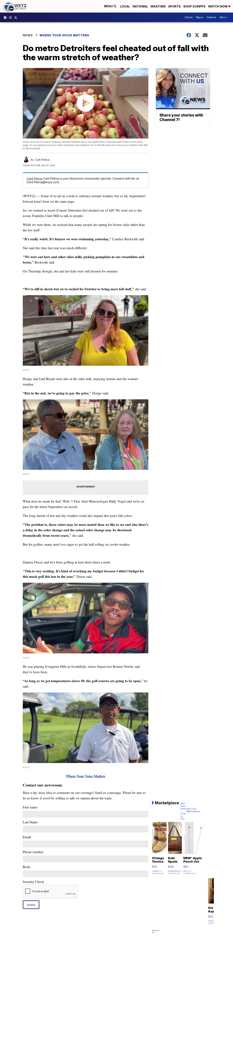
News (28, 35)
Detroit (189, 17)
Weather (158, 6)
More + (224, 17)
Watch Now (218, 6)
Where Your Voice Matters (64, 35)
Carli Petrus (42, 159)
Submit (31, 905)
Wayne (199, 17)
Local (125, 6)
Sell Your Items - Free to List (184, 811)
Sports (174, 6)
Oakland (211, 17)
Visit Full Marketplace (193, 810)
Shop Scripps (194, 6)
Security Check (33, 881)
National (140, 6)
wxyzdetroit (6, 17)
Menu (108, 6)
